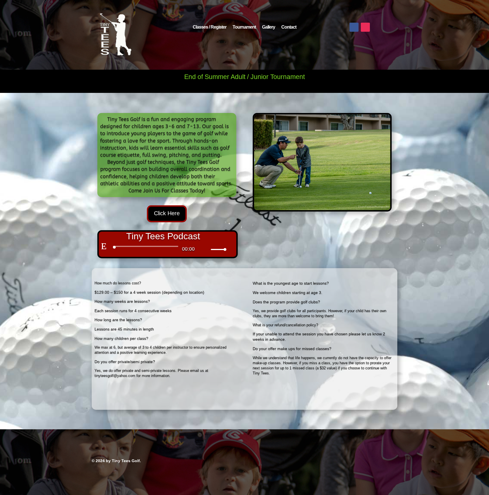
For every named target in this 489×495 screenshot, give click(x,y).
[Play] (104, 246)
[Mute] (206, 246)
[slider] (218, 249)
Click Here (167, 213)
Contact (288, 27)
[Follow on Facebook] (354, 27)
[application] (163, 248)
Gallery (268, 27)
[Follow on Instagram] (365, 27)
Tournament (244, 27)
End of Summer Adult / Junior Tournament (244, 76)
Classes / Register (209, 27)
